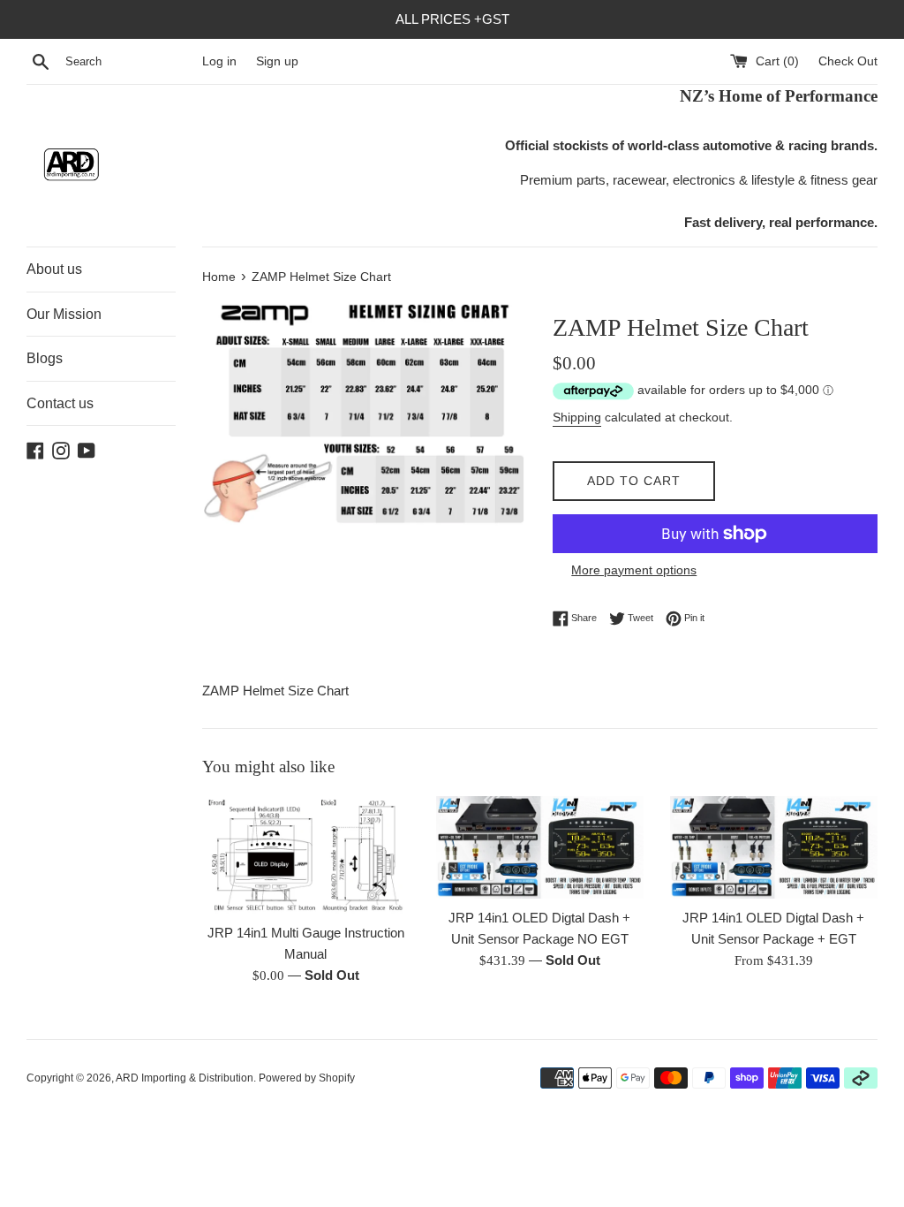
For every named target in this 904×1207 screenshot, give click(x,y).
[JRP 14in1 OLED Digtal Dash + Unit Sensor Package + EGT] (774, 848)
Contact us (60, 403)
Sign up (277, 61)
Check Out (848, 61)
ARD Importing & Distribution (184, 1078)
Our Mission (64, 314)
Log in (219, 61)
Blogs (44, 358)
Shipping (577, 417)
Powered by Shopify (307, 1078)
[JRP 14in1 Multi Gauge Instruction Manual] (306, 855)
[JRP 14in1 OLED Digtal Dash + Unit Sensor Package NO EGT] (540, 848)
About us (54, 269)
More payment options (634, 570)
